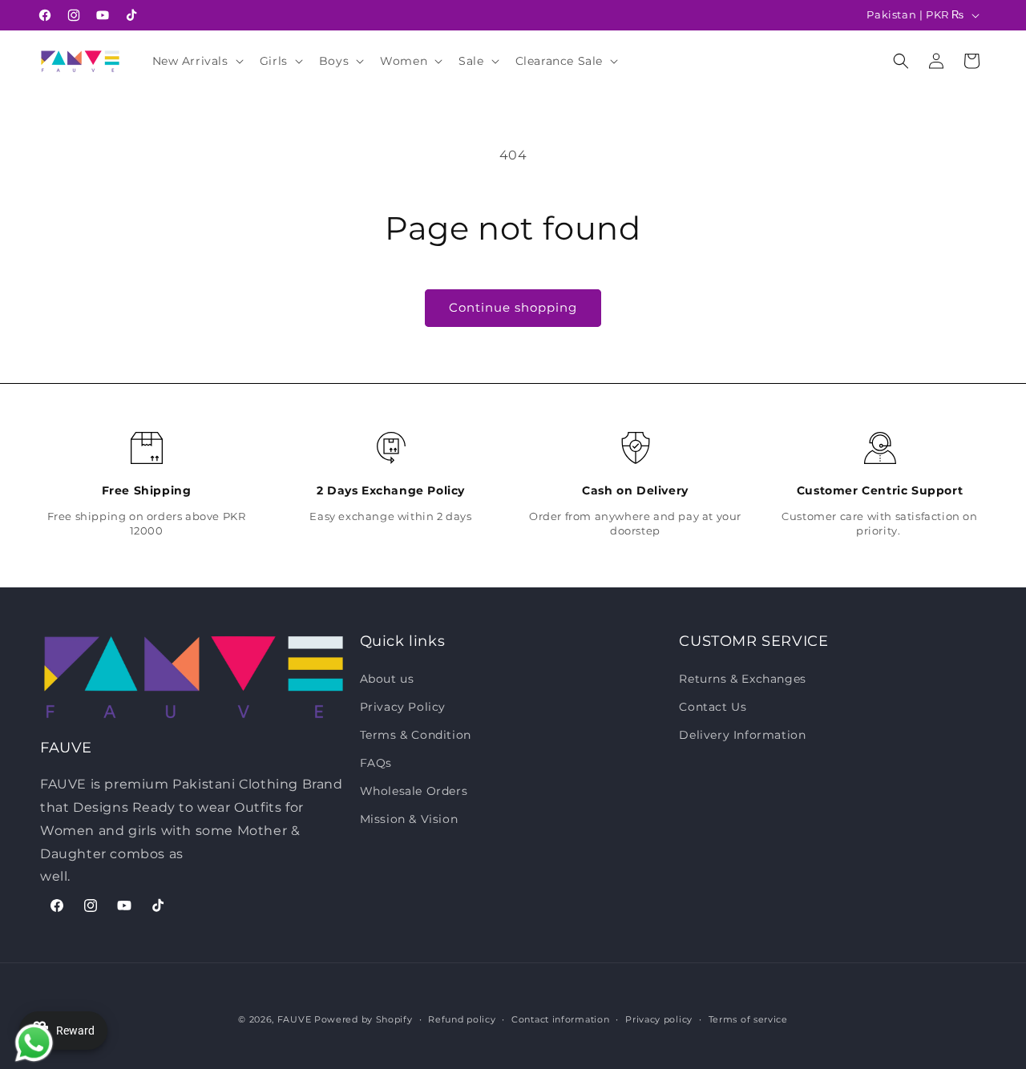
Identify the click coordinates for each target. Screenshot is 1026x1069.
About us (387, 678)
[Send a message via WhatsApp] (30, 1039)
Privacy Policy (403, 706)
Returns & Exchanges (742, 678)
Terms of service (748, 1018)
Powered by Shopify (363, 1019)
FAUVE (294, 1019)
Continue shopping (513, 307)
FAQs (376, 762)
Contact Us (712, 706)
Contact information (560, 1018)
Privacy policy (659, 1018)
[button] (196, 61)
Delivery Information (742, 734)
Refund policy (461, 1018)
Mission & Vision (409, 819)
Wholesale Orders (414, 791)
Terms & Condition (415, 734)
